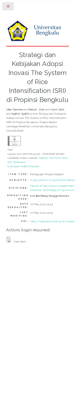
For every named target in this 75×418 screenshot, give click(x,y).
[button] (8, 239)
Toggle (8, 7)
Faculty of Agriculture (43, 185)
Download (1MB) (17, 166)
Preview (34, 166)
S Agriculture (38, 180)
